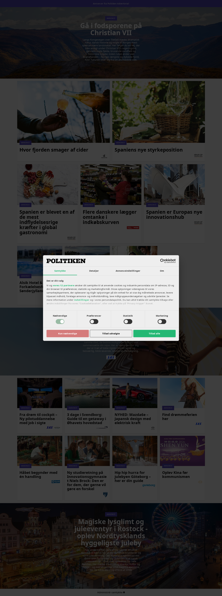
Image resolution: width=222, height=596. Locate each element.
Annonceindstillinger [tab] (128, 270)
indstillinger (81, 299)
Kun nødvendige (67, 333)
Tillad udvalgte (111, 333)
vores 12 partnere (64, 285)
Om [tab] (162, 270)
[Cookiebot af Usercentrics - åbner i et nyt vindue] (162, 261)
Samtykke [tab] (60, 270)
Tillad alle (154, 333)
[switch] (94, 321)
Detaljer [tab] (94, 270)
